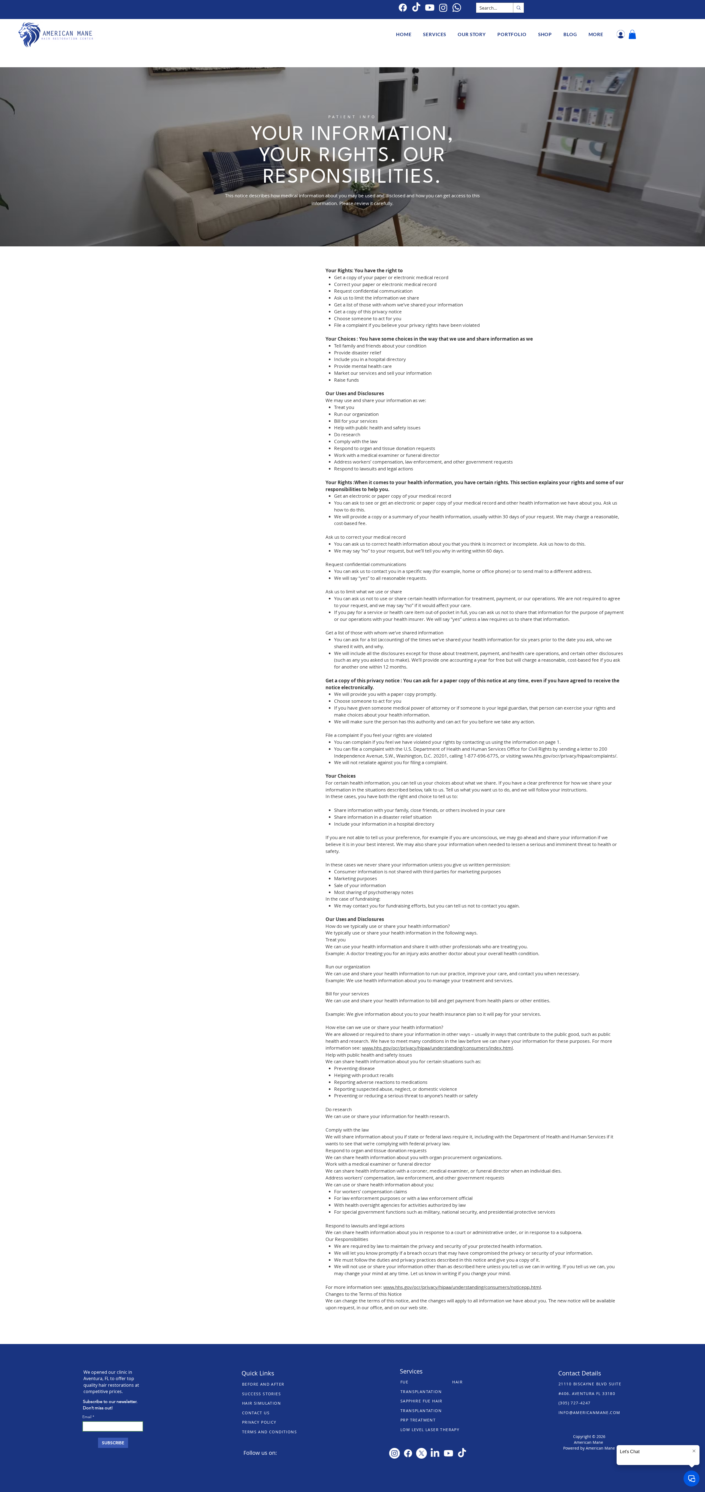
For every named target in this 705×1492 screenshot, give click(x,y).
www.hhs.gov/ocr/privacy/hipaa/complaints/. (570, 756)
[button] (434, 34)
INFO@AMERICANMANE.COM (589, 1412)
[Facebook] (402, 7)
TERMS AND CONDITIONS (269, 1431)
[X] (421, 1453)
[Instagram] (394, 1453)
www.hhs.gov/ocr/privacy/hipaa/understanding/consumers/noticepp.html (462, 1287)
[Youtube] (448, 1453)
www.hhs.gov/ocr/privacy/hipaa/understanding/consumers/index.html (437, 1048)
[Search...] (518, 8)
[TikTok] (416, 7)
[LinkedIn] (435, 1453)
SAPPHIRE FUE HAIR (421, 1401)
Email (87, 1417)
